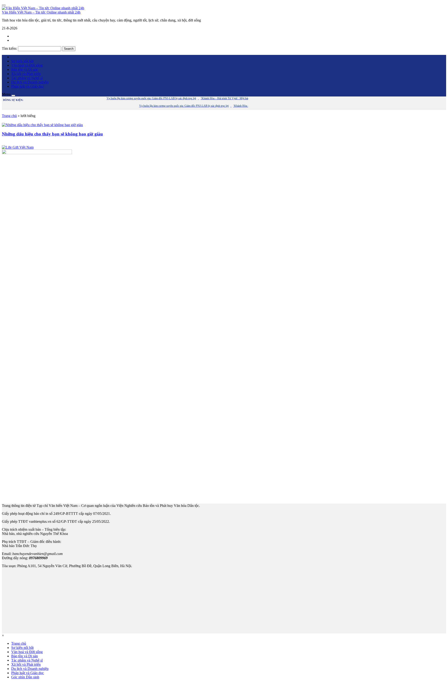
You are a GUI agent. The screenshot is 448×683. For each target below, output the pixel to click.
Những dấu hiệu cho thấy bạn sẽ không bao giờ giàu (52, 134)
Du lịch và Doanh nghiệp (30, 82)
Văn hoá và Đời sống (27, 65)
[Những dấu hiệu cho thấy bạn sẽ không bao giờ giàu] (42, 125)
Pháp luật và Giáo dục (27, 86)
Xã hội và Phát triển (26, 74)
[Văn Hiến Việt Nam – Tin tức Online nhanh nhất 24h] (43, 8)
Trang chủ (9, 116)
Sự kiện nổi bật (22, 61)
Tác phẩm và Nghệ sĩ (27, 78)
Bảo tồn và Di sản (24, 69)
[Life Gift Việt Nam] (18, 147)
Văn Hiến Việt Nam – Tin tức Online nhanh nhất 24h (41, 12)
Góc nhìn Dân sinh (25, 677)
